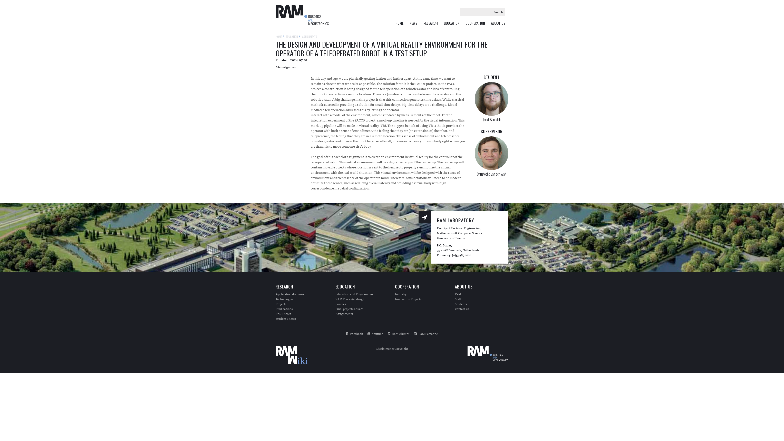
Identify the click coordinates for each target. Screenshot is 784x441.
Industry (401, 294)
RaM (458, 294)
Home (399, 23)
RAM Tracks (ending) (349, 298)
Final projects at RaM (349, 308)
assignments (309, 36)
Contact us (462, 308)
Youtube (376, 333)
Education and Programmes (354, 294)
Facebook (355, 333)
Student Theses (286, 318)
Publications (284, 308)
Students (461, 303)
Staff (458, 298)
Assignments (344, 313)
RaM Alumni (399, 333)
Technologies (284, 298)
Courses (340, 303)
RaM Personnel (428, 333)
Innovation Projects (408, 298)
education (292, 36)
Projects (281, 303)
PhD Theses (283, 313)
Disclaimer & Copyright (392, 348)
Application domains (290, 294)
